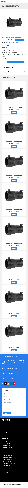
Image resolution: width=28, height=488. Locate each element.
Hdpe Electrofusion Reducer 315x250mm (14, 107)
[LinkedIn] (11, 383)
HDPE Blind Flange (7, 474)
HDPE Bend (5, 472)
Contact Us (5, 432)
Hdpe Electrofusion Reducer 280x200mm (14, 345)
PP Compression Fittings (8, 447)
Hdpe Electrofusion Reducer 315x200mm (14, 175)
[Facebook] (3, 383)
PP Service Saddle (7, 451)
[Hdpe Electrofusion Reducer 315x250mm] (14, 93)
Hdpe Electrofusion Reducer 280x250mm (14, 277)
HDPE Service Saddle (7, 459)
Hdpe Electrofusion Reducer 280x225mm (14, 311)
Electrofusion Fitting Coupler (9, 470)
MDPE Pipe (5, 449)
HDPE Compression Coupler (9, 463)
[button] (26, 1)
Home (3, 5)
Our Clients (5, 428)
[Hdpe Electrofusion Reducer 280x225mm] (14, 297)
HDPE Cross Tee (6, 465)
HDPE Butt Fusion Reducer (8, 476)
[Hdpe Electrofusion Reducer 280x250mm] (14, 263)
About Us (5, 425)
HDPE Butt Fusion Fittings (8, 455)
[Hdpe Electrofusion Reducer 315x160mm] (14, 229)
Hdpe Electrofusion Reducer (12, 5)
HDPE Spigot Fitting (7, 443)
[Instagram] (8, 383)
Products (5, 427)
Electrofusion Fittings (7, 445)
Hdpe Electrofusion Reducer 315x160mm (14, 243)
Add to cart (10, 62)
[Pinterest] (14, 383)
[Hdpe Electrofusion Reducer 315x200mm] (14, 161)
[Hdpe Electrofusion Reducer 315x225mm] (14, 127)
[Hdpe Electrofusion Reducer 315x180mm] (14, 195)
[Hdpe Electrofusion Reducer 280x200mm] (14, 331)
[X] (5, 383)
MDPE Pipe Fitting (7, 461)
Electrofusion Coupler (7, 457)
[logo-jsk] (3, 2)
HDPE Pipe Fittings (7, 441)
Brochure (5, 431)
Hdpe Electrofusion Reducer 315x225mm (14, 141)
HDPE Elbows (5, 480)
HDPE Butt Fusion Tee (7, 478)
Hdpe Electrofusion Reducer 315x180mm (14, 209)
